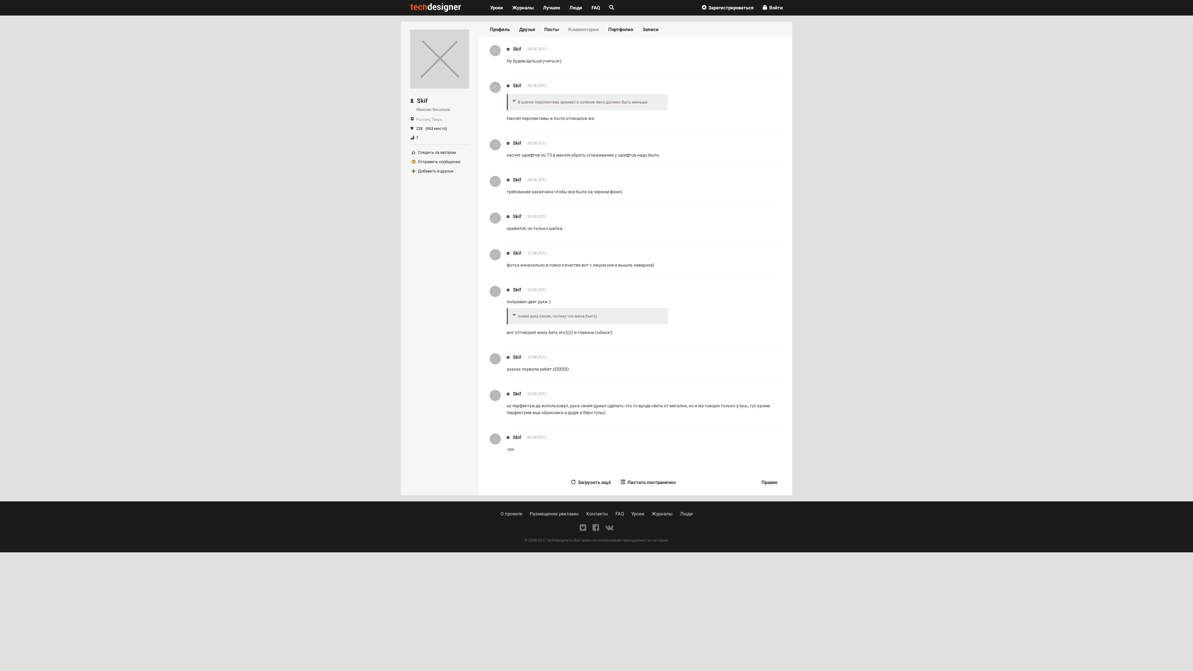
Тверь (437, 119)
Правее (769, 482)
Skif (517, 49)
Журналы (662, 514)
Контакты (597, 514)
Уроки (499, 8)
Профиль (500, 29)
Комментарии (583, 29)
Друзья (527, 29)
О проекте (511, 514)
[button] (727, 8)
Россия (423, 119)
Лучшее (551, 8)
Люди (575, 8)
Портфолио (620, 29)
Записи (650, 29)
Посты (551, 29)
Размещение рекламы (554, 514)
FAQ (596, 8)
